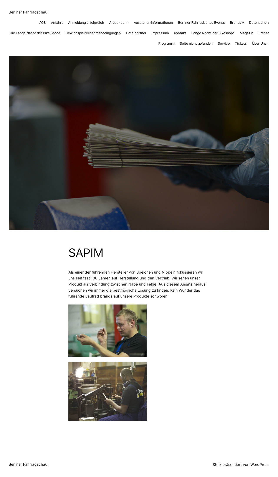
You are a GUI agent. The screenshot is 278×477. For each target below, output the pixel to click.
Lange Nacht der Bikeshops (213, 33)
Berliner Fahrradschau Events (201, 22)
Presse (263, 33)
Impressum (160, 33)
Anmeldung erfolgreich (86, 22)
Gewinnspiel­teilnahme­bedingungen (93, 33)
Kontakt (180, 33)
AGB (42, 22)
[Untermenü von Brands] (243, 23)
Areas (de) (117, 22)
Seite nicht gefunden (196, 43)
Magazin (246, 33)
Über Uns (259, 43)
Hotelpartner (136, 33)
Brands (235, 22)
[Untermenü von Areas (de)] (128, 23)
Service (224, 43)
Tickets (241, 43)
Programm (166, 43)
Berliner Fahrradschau (28, 12)
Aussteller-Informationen (153, 22)
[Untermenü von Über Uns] (268, 44)
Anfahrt (57, 22)
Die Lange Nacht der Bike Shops (35, 33)
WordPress (259, 464)
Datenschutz (259, 22)
